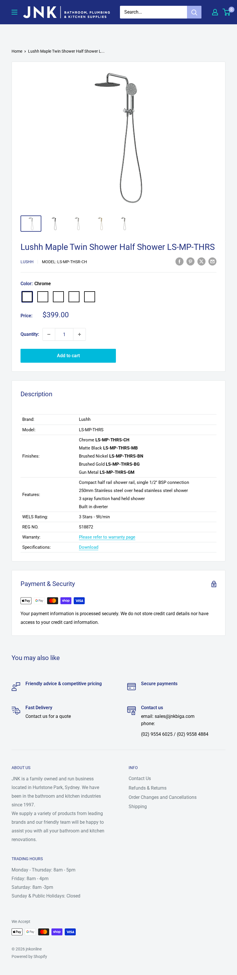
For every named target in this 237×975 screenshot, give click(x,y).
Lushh (27, 261)
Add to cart (68, 355)
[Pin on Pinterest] (190, 261)
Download (88, 547)
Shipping (138, 806)
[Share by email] (212, 261)
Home (17, 51)
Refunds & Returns (147, 788)
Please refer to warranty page (107, 537)
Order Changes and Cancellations (163, 797)
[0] (226, 12)
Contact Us (140, 778)
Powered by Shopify (29, 956)
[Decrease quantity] (49, 334)
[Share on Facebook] (179, 261)
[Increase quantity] (79, 334)
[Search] (194, 12)
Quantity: (30, 334)
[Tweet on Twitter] (201, 261)
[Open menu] (14, 12)
